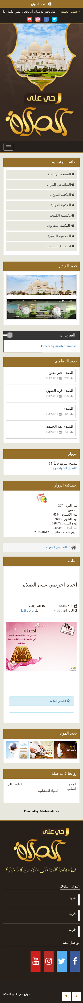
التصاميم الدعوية (59, 236)
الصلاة (68, 409)
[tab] (41, 335)
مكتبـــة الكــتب (60, 215)
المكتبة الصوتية (60, 195)
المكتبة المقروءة (59, 225)
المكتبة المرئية (61, 205)
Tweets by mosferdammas (58, 346)
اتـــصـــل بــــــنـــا (58, 246)
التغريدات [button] (67, 335)
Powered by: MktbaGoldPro (41, 811)
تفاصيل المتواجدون (65, 468)
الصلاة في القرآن (59, 184)
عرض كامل (27, 610)
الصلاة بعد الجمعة (59, 426)
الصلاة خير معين (60, 373)
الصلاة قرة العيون (59, 391)
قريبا (72, 898)
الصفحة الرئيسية (59, 174)
